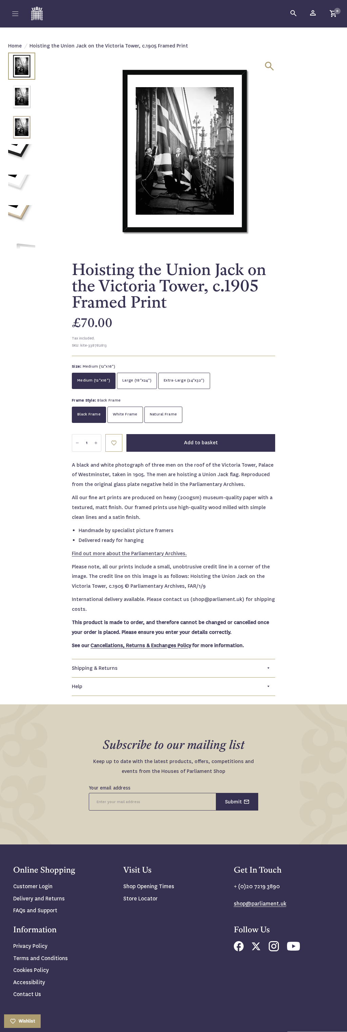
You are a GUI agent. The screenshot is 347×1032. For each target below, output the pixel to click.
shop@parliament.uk (260, 903)
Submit (233, 801)
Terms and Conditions (40, 958)
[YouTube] (293, 948)
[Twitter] (256, 948)
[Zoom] (269, 66)
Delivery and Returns (39, 898)
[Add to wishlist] (113, 443)
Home (15, 45)
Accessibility (29, 982)
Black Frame (89, 414)
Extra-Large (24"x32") (184, 380)
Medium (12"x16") (93, 380)
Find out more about (129, 553)
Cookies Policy (31, 970)
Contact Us (27, 994)
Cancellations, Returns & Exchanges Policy (140, 645)
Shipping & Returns (95, 668)
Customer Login (33, 886)
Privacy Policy (30, 946)
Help (77, 686)
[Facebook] (239, 949)
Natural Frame (163, 414)
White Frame (125, 414)
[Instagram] (274, 949)
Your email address (110, 788)
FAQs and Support (35, 910)
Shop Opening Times (148, 886)
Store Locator (140, 898)
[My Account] (313, 13)
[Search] (294, 13)
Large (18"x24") (136, 380)
